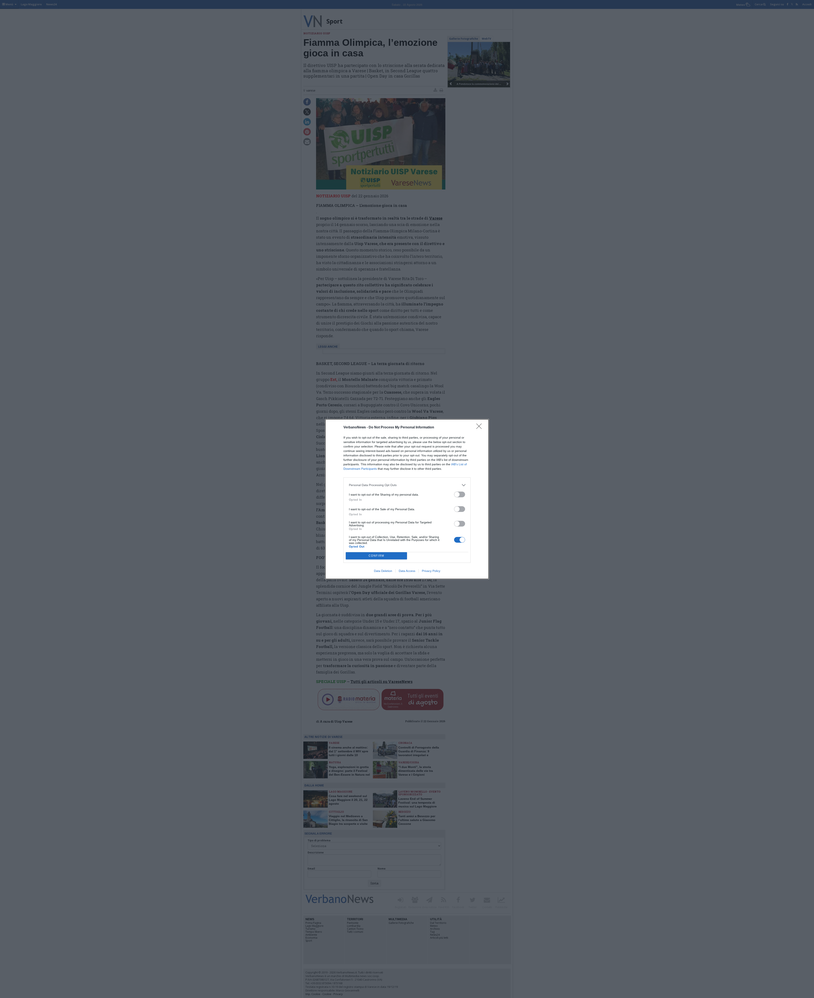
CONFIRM (376, 555)
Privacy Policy (431, 571)
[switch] (459, 494)
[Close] (480, 428)
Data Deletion (383, 571)
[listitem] (407, 485)
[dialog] (407, 499)
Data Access (407, 571)
